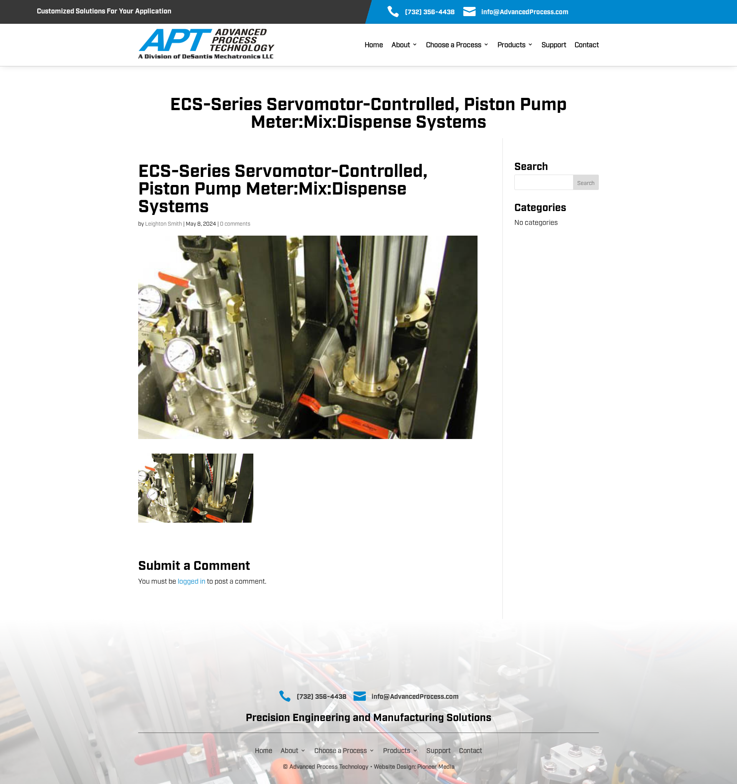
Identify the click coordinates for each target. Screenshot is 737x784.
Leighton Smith (163, 223)
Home (374, 44)
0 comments (235, 223)
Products (511, 44)
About (401, 44)
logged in (191, 580)
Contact (587, 44)
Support (554, 44)
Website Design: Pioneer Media (414, 766)
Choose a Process (453, 44)
